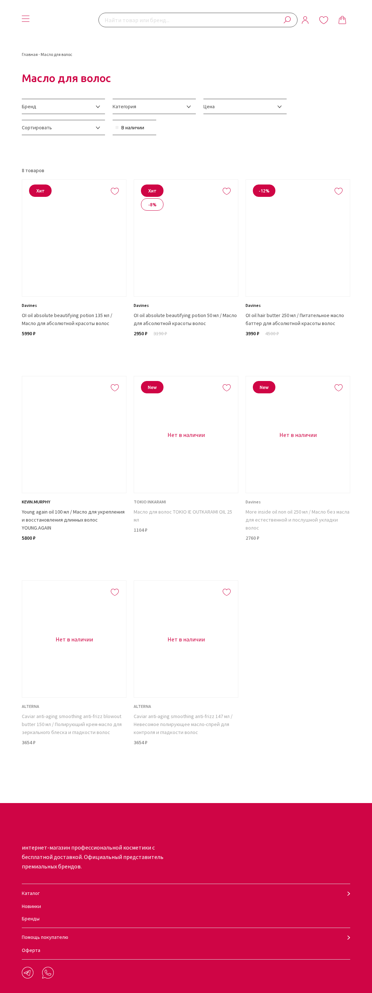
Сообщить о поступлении (186, 556)
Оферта (31, 950)
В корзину (74, 352)
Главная (30, 54)
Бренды (31, 918)
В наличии (132, 127)
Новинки (31, 906)
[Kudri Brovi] (66, 20)
